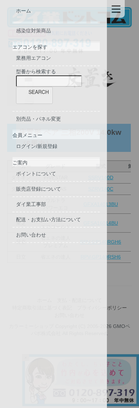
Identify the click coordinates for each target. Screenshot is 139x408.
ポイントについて (36, 173)
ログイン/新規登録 (36, 146)
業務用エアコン (33, 58)
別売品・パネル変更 (38, 119)
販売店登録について (38, 189)
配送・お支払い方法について (48, 219)
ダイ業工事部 (31, 204)
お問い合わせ (31, 235)
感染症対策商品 (33, 30)
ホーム (23, 11)
